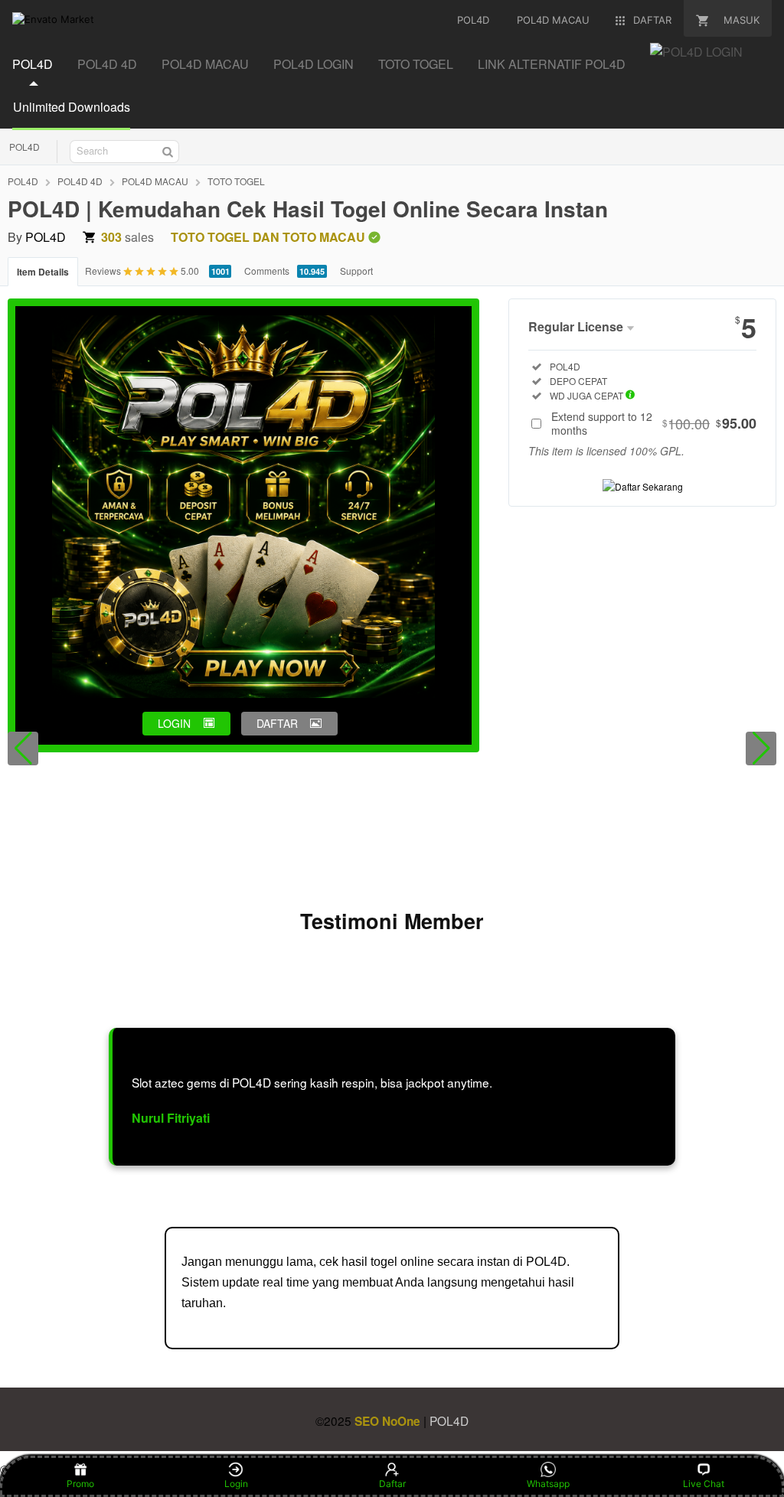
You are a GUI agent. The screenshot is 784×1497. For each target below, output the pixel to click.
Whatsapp (548, 1483)
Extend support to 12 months (653, 423)
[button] (23, 748)
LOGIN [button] (174, 723)
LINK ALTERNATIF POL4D (552, 64)
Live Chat (703, 1483)
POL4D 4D (107, 64)
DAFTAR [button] (277, 723)
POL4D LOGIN (313, 64)
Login (236, 1483)
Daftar (392, 1483)
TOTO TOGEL (415, 64)
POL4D (32, 64)
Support (356, 270)
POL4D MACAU (205, 64)
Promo (80, 1483)
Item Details (43, 272)
